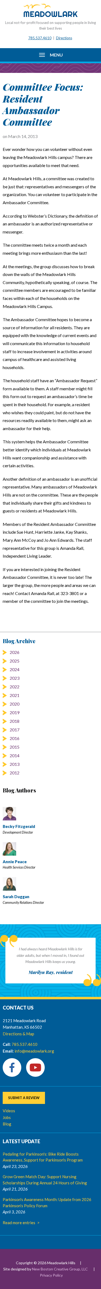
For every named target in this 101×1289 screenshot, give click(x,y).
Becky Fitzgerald (19, 826)
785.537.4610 (39, 38)
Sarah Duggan (16, 896)
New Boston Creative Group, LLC (60, 1269)
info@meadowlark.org (34, 1051)
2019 (14, 712)
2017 (14, 729)
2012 (14, 772)
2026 (14, 652)
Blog (7, 1123)
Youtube (35, 1067)
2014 (14, 755)
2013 (14, 764)
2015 (14, 746)
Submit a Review (24, 1098)
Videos (9, 1110)
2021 (14, 695)
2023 (14, 678)
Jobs (7, 1117)
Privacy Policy (51, 1275)
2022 (14, 686)
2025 (14, 660)
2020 (14, 703)
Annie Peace (15, 861)
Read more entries (19, 1222)
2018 (14, 721)
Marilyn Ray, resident (51, 972)
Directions (64, 38)
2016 (14, 738)
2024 (14, 669)
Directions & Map (18, 1033)
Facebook (12, 1067)
